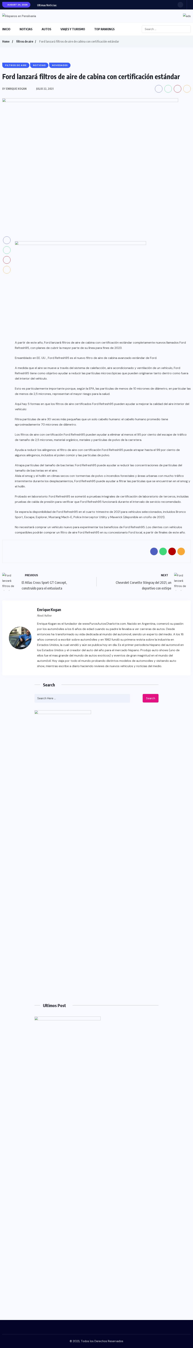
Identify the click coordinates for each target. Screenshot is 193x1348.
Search (150, 698)
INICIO (6, 29)
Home (5, 41)
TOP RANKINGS (104, 29)
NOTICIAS (26, 29)
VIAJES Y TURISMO (73, 29)
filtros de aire (24, 41)
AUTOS (46, 29)
